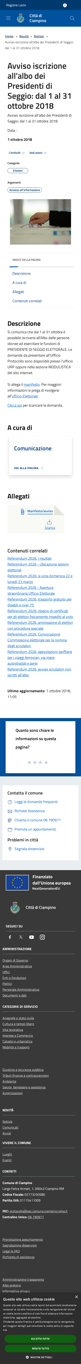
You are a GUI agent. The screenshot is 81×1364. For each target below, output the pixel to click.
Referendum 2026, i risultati (29, 558)
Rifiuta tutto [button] (40, 1348)
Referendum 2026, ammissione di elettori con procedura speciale (40, 625)
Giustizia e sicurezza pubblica (23, 1069)
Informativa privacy (16, 1291)
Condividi (15, 152)
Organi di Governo (15, 960)
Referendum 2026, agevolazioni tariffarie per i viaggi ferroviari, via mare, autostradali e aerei (39, 657)
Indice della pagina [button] (26, 259)
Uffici (6, 971)
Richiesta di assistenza (18, 1256)
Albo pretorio (11, 1285)
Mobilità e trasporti (15, 1047)
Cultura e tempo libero (18, 1023)
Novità (24, 36)
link (5, 1330)
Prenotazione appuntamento (22, 1239)
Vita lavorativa (12, 1029)
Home (9, 36)
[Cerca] (72, 18)
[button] (40, 1357)
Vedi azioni (36, 152)
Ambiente (9, 1081)
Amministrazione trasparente (23, 1279)
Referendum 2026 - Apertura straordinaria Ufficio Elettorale (31, 590)
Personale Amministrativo (20, 989)
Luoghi (7, 1154)
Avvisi (6, 1133)
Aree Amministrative (17, 966)
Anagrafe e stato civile (18, 1018)
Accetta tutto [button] (40, 1339)
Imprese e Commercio (17, 1035)
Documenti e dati (14, 995)
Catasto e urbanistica (17, 1041)
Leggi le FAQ (11, 1251)
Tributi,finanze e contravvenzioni (25, 1075)
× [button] (76, 1297)
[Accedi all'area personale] (65, 5)
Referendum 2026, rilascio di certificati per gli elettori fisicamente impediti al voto (40, 614)
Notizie (39, 36)
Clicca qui (14, 405)
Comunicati (10, 1127)
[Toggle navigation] (8, 17)
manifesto (32, 384)
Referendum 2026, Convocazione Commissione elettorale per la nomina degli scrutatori (37, 640)
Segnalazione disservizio (19, 1245)
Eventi (7, 1160)
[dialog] (40, 1328)
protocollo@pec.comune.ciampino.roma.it (39, 1211)
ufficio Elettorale (25, 396)
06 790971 (36, 1216)
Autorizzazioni (12, 1092)
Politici (7, 983)
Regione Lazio (16, 4)
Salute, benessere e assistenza (24, 1087)
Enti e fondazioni (14, 977)
